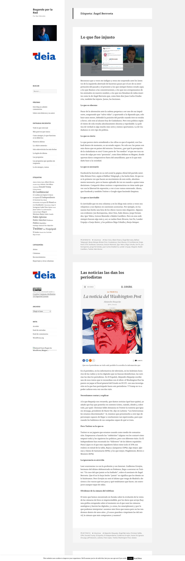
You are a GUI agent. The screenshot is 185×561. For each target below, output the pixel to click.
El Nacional (36, 200)
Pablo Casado (49, 214)
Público (36, 223)
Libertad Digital (37, 212)
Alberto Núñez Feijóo (38, 182)
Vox (44, 229)
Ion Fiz (138, 244)
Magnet (44, 212)
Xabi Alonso (98, 249)
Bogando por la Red (43, 11)
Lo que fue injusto (98, 37)
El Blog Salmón (37, 189)
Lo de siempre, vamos (41, 167)
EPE (55, 202)
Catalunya (36, 187)
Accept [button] (130, 558)
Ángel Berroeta (127, 240)
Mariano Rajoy (38, 214)
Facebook (39, 205)
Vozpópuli (51, 228)
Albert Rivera (49, 182)
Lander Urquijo (125, 247)
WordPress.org (38, 338)
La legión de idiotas (40, 153)
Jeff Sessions (91, 538)
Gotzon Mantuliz (110, 244)
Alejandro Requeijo (111, 533)
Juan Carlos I (37, 209)
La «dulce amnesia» (40, 146)
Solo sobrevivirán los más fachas (45, 149)
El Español (36, 197)
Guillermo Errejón (123, 535)
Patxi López (108, 538)
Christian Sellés (136, 533)
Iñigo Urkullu (130, 244)
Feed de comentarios (40, 334)
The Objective (48, 225)
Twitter (38, 229)
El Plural (50, 202)
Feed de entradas (39, 330)
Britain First (103, 242)
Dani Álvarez (122, 242)
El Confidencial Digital (40, 195)
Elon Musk (44, 200)
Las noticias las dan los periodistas (102, 275)
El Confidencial (41, 192)
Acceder (36, 326)
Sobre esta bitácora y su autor (44, 113)
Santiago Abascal (38, 225)
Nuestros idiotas (39, 142)
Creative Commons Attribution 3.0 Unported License (44, 295)
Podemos (50, 220)
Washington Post (124, 538)
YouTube (49, 232)
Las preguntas (38, 157)
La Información (46, 209)
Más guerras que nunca (41, 132)
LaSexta (100, 538)
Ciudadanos (112, 242)
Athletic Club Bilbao (46, 184)
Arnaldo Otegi (36, 184)
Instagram (36, 207)
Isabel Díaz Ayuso (46, 207)
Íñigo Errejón (36, 234)
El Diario (50, 195)
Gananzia (99, 244)
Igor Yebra (121, 244)
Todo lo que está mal (40, 128)
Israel (54, 207)
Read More (138, 558)
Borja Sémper (93, 242)
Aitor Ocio (108, 240)
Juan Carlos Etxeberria (111, 247)
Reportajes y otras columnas (43, 261)
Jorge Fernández (96, 247)
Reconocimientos (39, 257)
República (43, 223)
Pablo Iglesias (40, 216)
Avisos (35, 249)
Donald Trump (45, 187)
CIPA (82, 535)
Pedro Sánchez (39, 220)
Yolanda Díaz (42, 232)
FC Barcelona (47, 205)
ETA (34, 205)
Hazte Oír (134, 535)
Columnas (36, 253)
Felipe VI (53, 205)
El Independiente (47, 197)
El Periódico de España (39, 202)
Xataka (36, 232)
